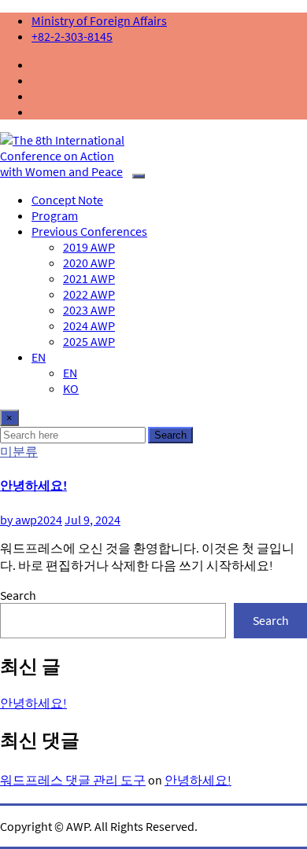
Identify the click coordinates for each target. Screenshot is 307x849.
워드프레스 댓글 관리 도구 (73, 780)
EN (38, 357)
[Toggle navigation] (138, 176)
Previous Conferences (89, 231)
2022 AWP (89, 294)
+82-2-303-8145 (72, 36)
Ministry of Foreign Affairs (99, 20)
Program (54, 215)
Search (170, 435)
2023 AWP (89, 310)
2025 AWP (89, 341)
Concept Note (67, 200)
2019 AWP (89, 247)
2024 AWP (89, 325)
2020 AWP (89, 262)
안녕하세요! (33, 485)
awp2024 (31, 519)
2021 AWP (89, 278)
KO (71, 388)
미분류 (19, 451)
